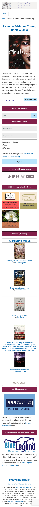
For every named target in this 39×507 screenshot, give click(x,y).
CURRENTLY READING (20, 241)
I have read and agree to (17, 155)
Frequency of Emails (10, 142)
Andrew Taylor (20, 371)
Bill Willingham (20, 262)
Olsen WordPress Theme (15, 484)
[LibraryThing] (17, 176)
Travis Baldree (20, 289)
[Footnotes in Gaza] (19, 304)
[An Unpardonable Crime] (19, 359)
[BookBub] (32, 176)
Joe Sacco (20, 317)
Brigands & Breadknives (19, 288)
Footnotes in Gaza (19, 315)
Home (4, 18)
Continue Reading (30, 99)
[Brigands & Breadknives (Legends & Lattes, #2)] (19, 278)
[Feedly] (9, 176)
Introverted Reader (19, 480)
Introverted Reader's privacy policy (17, 155)
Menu (5, 13)
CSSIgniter (28, 484)
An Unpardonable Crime (19, 369)
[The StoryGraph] (13, 176)
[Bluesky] (23, 176)
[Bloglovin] (28, 176)
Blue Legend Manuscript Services (17, 464)
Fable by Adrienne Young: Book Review (19, 28)
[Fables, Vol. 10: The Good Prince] (19, 250)
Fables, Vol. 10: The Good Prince (19, 260)
